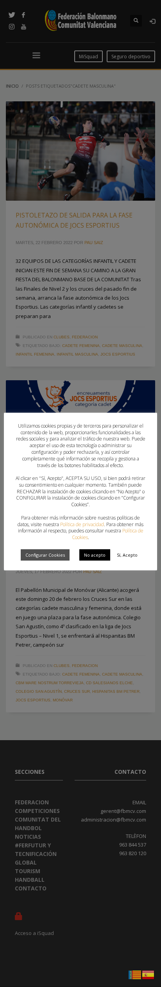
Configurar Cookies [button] (45, 555)
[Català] (135, 974)
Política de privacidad (82, 524)
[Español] (148, 974)
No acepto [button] (95, 555)
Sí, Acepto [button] (127, 555)
